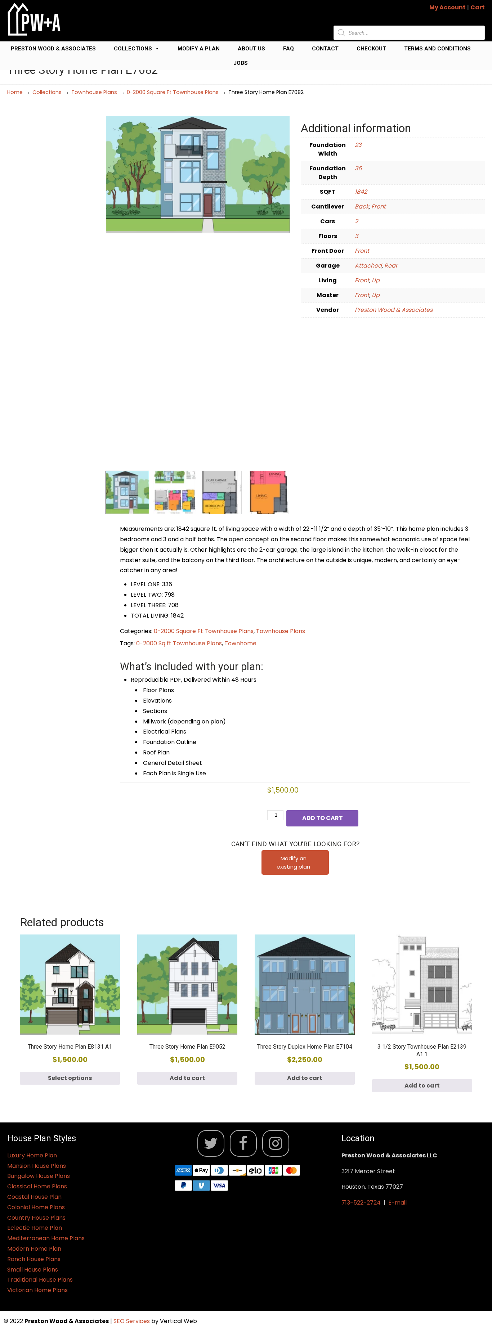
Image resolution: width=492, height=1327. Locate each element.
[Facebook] (243, 1143)
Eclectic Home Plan (34, 1228)
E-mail (397, 1202)
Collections (133, 48)
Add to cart (322, 818)
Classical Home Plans (37, 1186)
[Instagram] (275, 1143)
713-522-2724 (361, 1202)
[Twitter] (210, 1143)
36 (358, 168)
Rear (391, 265)
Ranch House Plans (34, 1259)
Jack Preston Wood (34, 19)
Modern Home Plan (34, 1249)
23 (358, 145)
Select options (70, 1078)
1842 (361, 192)
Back (362, 206)
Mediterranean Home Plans (46, 1238)
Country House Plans (36, 1218)
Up (376, 280)
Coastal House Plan (34, 1197)
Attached (368, 265)
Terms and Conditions (437, 48)
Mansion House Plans (36, 1166)
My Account (447, 7)
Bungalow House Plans (38, 1176)
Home (15, 92)
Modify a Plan (199, 48)
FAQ (288, 48)
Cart (477, 7)
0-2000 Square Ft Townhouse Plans (173, 92)
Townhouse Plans (94, 92)
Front (378, 206)
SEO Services (132, 1321)
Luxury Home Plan (32, 1155)
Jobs (240, 63)
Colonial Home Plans (36, 1207)
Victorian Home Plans (37, 1290)
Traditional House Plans (40, 1280)
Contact (325, 48)
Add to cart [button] (187, 1078)
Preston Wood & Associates (53, 48)
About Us (251, 48)
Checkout (371, 48)
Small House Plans (32, 1269)
